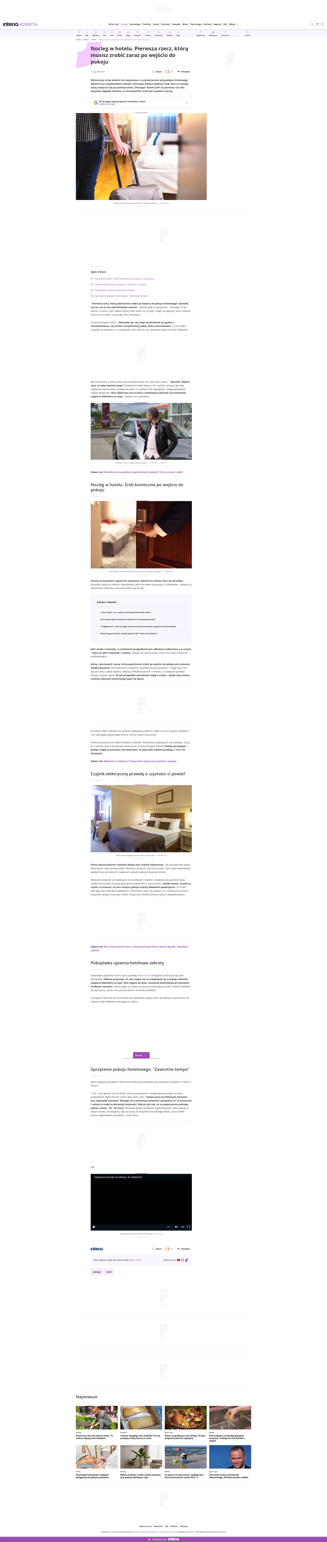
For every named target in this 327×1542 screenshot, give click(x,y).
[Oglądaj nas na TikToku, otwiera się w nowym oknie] (187, 1260)
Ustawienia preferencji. (168, 1532)
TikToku (146, 975)
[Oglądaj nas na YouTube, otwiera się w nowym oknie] (179, 1260)
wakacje (97, 1271)
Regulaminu (136, 1532)
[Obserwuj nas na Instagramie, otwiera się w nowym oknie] (183, 1260)
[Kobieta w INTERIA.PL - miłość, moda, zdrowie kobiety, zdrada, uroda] (29, 24)
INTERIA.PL (191, 1532)
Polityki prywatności (152, 1532)
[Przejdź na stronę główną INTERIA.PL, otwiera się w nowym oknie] (11, 24)
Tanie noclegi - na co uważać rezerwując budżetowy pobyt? (125, 612)
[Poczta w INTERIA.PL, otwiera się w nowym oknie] (317, 24)
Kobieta (86, 40)
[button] (135, 24)
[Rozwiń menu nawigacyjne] (322, 24)
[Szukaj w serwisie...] (312, 24)
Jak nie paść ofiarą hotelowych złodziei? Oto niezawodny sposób (127, 619)
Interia (78, 40)
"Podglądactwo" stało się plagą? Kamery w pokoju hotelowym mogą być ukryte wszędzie (138, 626)
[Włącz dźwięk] (176, 1227)
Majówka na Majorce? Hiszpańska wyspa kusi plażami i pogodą (140, 761)
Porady (93, 40)
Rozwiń (138, 1055)
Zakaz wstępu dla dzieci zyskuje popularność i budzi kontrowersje (128, 633)
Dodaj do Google (121, 104)
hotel (109, 1271)
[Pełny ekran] (188, 1227)
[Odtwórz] (94, 1226)
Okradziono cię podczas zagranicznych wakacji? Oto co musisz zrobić (143, 472)
